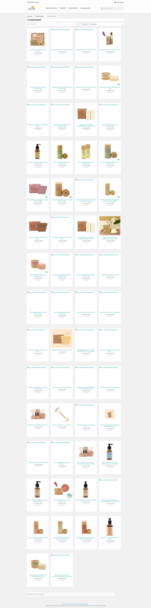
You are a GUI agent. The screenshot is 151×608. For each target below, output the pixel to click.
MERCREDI (73, 8)
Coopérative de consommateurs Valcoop (75, 604)
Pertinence (106, 24)
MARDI (63, 8)
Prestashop (94, 606)
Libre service (51, 8)
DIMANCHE (85, 8)
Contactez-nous (32, 2)
